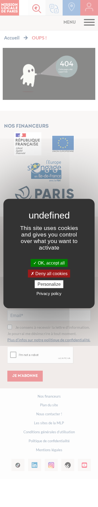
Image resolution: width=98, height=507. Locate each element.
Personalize (49, 284)
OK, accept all (51, 262)
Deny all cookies (51, 273)
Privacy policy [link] (49, 293)
